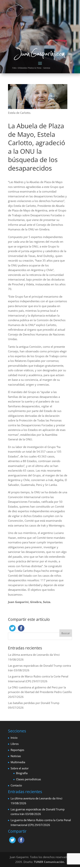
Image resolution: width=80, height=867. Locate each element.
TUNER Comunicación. (49, 862)
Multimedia (18, 762)
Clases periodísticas (28, 779)
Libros (15, 744)
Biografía (22, 773)
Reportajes (17, 750)
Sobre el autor (20, 768)
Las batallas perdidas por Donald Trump (33, 703)
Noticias (16, 756)
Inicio (14, 737)
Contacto (16, 785)
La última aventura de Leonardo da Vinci (34, 654)
